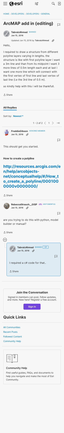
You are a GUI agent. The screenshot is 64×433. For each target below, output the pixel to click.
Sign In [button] (32, 306)
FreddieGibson (19, 131)
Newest (17, 116)
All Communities (11, 327)
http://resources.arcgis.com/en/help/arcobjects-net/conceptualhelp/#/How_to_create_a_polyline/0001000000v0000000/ (32, 176)
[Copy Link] (53, 40)
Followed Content (12, 336)
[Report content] (59, 25)
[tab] (10, 107)
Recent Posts (10, 331)
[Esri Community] (16, 3)
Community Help (12, 341)
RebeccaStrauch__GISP (24, 204)
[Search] (53, 3)
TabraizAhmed (19, 32)
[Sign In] (59, 3)
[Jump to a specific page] (58, 123)
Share (7, 95)
